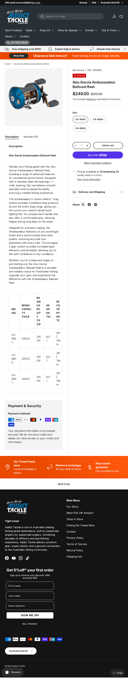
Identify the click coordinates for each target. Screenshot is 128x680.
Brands (83, 2)
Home (8, 64)
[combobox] (70, 16)
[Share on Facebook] (89, 204)
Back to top (64, 484)
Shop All (45, 30)
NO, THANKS (30, 624)
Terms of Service (76, 544)
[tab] (12, 136)
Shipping (91, 99)
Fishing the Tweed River (80, 525)
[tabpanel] (33, 268)
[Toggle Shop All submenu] (52, 30)
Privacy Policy (74, 537)
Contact (24, 36)
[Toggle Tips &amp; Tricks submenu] (119, 30)
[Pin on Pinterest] (95, 204)
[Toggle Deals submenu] (35, 30)
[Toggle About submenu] (15, 36)
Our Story (72, 506)
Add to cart (108, 145)
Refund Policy (74, 550)
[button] (121, 16)
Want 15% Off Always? (80, 512)
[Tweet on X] (83, 204)
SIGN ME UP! (30, 615)
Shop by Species (68, 30)
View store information (89, 179)
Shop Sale (18, 55)
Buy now (35, 2)
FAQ (94, 2)
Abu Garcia (78, 70)
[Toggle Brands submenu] (96, 30)
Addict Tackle (18, 666)
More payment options (97, 162)
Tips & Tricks (108, 30)
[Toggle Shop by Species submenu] (80, 30)
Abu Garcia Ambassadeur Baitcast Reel (31, 64)
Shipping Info (74, 556)
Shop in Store (74, 519)
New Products (13, 30)
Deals (29, 30)
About (8, 36)
